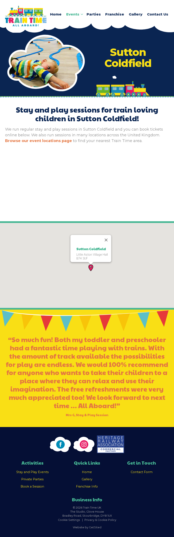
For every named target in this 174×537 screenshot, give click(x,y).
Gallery (135, 14)
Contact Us (157, 14)
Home (56, 14)
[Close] (106, 240)
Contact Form (142, 472)
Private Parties (32, 479)
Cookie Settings (69, 519)
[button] (91, 268)
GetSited (95, 527)
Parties (94, 14)
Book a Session (32, 486)
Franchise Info (87, 486)
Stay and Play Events (32, 472)
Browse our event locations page (38, 140)
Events (72, 14)
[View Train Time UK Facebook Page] (60, 444)
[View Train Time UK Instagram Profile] (83, 444)
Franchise (114, 14)
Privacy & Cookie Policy (100, 519)
